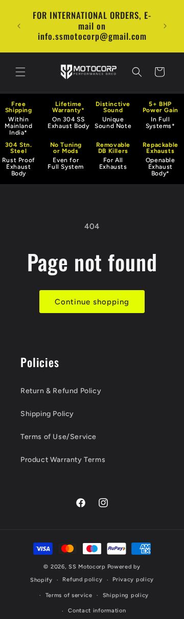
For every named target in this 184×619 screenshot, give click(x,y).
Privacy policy (133, 579)
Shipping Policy (47, 413)
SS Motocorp (87, 566)
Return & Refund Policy (60, 390)
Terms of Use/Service (58, 436)
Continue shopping (92, 301)
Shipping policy (126, 595)
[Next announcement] (165, 26)
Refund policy (82, 579)
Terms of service (69, 595)
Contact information (97, 610)
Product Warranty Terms (62, 459)
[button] (20, 72)
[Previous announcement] (19, 26)
